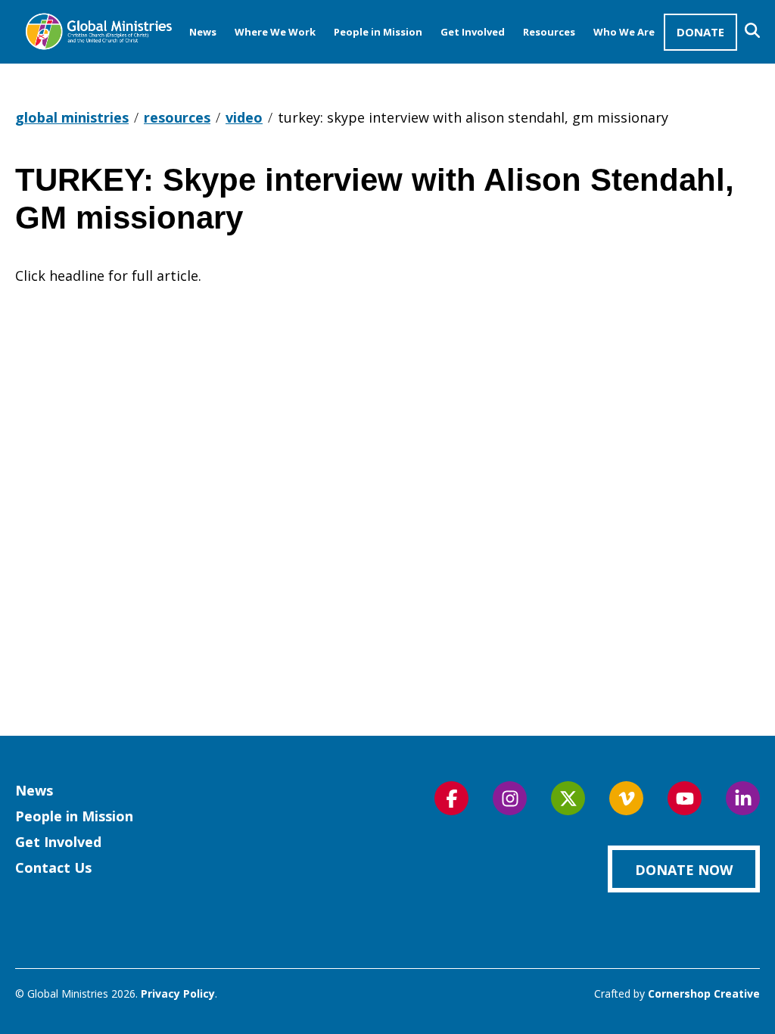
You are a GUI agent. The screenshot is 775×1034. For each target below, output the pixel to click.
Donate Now (684, 870)
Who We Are (624, 32)
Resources (549, 32)
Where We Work (275, 32)
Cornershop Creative (704, 993)
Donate (700, 31)
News (202, 32)
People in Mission (378, 32)
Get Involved (472, 32)
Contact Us (53, 867)
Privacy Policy (178, 993)
